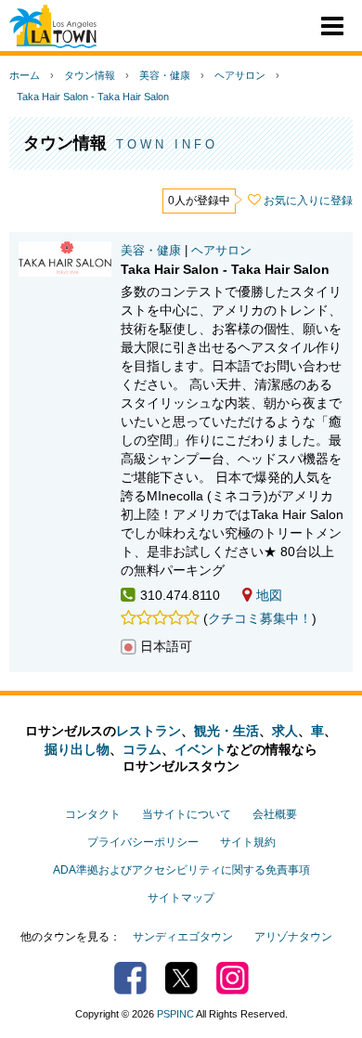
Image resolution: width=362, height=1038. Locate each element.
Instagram (232, 978)
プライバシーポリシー (143, 842)
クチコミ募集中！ (260, 618)
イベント (200, 749)
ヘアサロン (239, 75)
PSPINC (175, 1013)
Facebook (130, 978)
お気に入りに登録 (308, 200)
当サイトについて (186, 814)
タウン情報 (89, 75)
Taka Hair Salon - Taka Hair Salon (93, 96)
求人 (285, 730)
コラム (142, 749)
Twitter (181, 978)
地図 (269, 595)
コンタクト (93, 814)
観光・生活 (226, 730)
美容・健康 (164, 75)
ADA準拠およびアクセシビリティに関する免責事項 (181, 869)
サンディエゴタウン (183, 936)
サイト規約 (248, 842)
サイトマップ (181, 897)
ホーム (24, 75)
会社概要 (274, 814)
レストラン (148, 730)
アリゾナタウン (293, 936)
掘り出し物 (77, 749)
